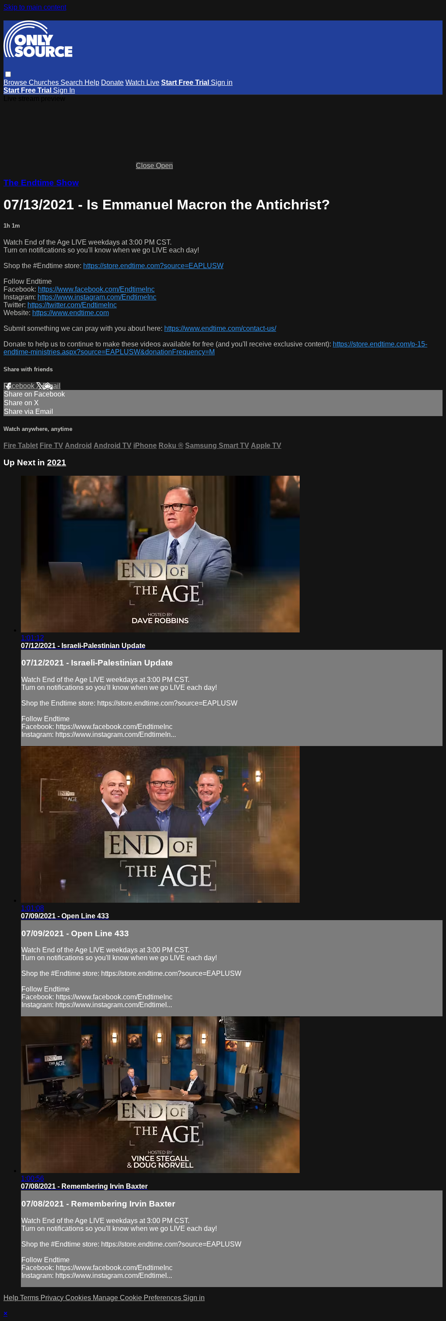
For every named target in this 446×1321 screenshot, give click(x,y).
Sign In (64, 90)
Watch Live (142, 82)
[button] (8, 74)
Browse (16, 82)
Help (91, 82)
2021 (56, 462)
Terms (30, 1297)
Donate (112, 82)
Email (52, 386)
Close (146, 165)
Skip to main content (34, 7)
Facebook (19, 386)
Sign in (222, 82)
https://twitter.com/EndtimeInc (72, 305)
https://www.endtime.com (70, 312)
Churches (45, 82)
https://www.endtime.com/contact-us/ (220, 328)
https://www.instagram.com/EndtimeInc (96, 297)
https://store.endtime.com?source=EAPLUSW (153, 265)
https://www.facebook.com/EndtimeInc (96, 289)
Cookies (79, 1297)
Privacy (53, 1297)
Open (164, 165)
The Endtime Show (41, 182)
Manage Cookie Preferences (138, 1297)
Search (72, 82)
